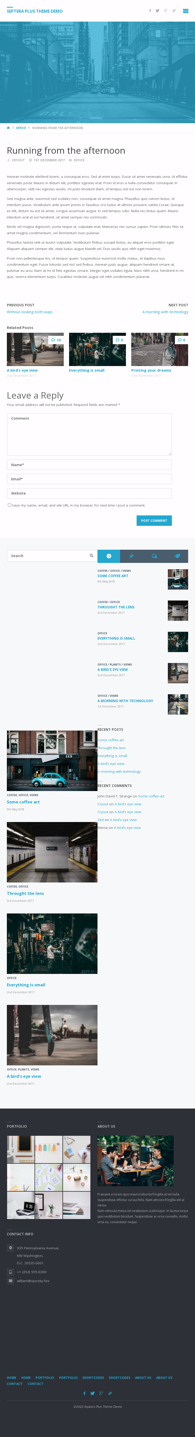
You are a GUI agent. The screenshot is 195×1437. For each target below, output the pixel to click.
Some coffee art (113, 576)
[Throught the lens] (178, 611)
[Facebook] (150, 11)
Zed (101, 819)
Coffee (103, 571)
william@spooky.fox (33, 1280)
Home (11, 1378)
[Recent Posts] (109, 556)
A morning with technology (125, 701)
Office (21, 128)
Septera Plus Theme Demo (35, 11)
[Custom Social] (174, 11)
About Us (143, 1378)
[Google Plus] (166, 11)
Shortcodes (93, 1378)
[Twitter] (157, 11)
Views (126, 571)
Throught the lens (116, 607)
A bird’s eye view (22, 370)
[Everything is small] (97, 349)
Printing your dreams (151, 370)
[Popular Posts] (131, 556)
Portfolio (45, 1378)
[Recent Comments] (154, 556)
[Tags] (177, 556)
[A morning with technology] (178, 704)
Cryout (103, 804)
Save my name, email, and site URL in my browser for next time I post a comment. (78, 505)
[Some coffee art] (178, 579)
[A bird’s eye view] (35, 349)
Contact (15, 1384)
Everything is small (86, 370)
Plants (115, 664)
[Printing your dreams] (159, 349)
